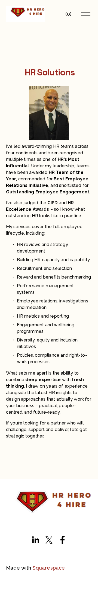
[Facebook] (62, 540)
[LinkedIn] (35, 540)
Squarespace (48, 568)
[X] (49, 540)
